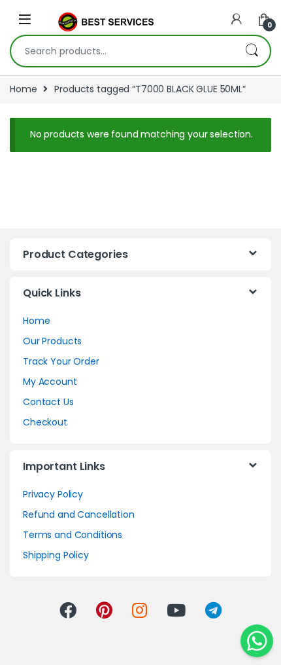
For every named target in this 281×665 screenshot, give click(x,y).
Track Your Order (61, 361)
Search (251, 51)
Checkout (45, 422)
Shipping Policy (56, 555)
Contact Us (48, 401)
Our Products (52, 341)
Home (23, 89)
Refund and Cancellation (79, 514)
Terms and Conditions (72, 534)
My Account (50, 381)
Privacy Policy (53, 494)
